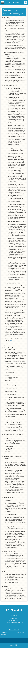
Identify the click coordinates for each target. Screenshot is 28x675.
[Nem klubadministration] (14, 645)
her (11, 340)
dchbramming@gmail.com (15, 622)
